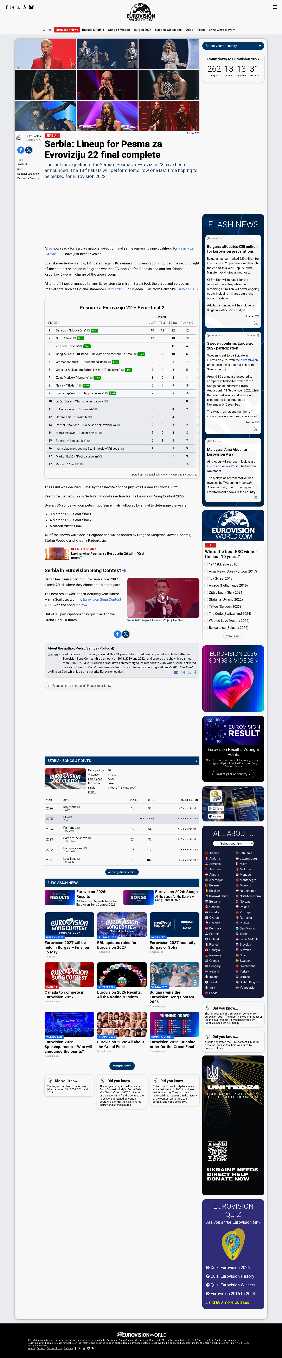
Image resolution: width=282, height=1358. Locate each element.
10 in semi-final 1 (188, 829)
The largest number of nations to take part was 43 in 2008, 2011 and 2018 (67, 1086)
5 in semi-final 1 (188, 808)
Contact (41, 1348)
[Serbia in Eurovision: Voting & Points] (124, 570)
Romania (245, 918)
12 (162, 330)
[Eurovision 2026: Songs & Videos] (233, 687)
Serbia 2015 (116, 289)
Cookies (68, 1348)
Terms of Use (54, 1348)
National (168, 29)
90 (150, 808)
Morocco (245, 885)
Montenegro (247, 880)
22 (173, 330)
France (214, 944)
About (31, 1348)
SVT (257, 422)
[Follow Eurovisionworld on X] (18, 7)
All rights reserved (38, 1345)
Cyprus (214, 918)
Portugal (245, 912)
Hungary (214, 966)
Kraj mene (70, 808)
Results (93, 29)
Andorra (214, 858)
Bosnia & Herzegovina (220, 896)
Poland (244, 907)
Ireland (213, 977)
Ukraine (244, 977)
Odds (189, 29)
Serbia (20, 164)
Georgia (214, 950)
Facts (201, 29)
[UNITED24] (233, 1125)
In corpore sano (73, 850)
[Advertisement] (122, 213)
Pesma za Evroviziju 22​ (184, 474)
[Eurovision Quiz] (233, 1244)
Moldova (245, 869)
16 (187, 393)
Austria (214, 875)
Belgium (214, 891)
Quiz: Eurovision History (232, 1276)
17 (187, 362)
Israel (213, 982)
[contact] (175, 672)
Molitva (81, 605)
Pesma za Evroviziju (28, 178)
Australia (215, 869)
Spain (243, 955)
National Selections (28, 173)
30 (150, 839)
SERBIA (51, 135)
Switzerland (247, 966)
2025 (49, 818)
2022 (49, 849)
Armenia (215, 864)
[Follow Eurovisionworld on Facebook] (6, 7)
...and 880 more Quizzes (227, 1302)
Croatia (214, 912)
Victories (93, 774)
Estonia (214, 934)
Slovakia (245, 944)
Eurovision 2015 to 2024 (232, 1293)
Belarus (214, 885)
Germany (215, 955)
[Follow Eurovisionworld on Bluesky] (31, 7)
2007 (115, 774)
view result (233, 635)
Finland (214, 939)
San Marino (247, 928)
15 (50, 440)
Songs (119, 29)
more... (92, 792)
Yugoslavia (247, 987)
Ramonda (70, 829)
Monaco (245, 875)
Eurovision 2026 (233, 657)
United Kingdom (250, 982)
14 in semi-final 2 (188, 818)
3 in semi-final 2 (188, 849)
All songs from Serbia (121, 872)
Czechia (214, 923)
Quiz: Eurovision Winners (232, 1284)
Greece (214, 961)
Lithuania (245, 853)
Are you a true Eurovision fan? (233, 1222)
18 (173, 338)
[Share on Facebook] (20, 150)
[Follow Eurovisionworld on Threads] (24, 7)
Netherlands (247, 891)
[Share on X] (28, 150)
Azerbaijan (216, 880)
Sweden (251, 335)
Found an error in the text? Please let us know (81, 685)
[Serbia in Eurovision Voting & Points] (65, 778)
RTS (19, 169)
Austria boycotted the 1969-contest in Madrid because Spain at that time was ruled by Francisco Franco (232, 1042)
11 (173, 346)
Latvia (213, 993)
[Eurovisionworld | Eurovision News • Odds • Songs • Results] (141, 12)
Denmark (215, 928)
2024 (49, 829)
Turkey (244, 971)
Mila (66, 819)
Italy (212, 987)
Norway (244, 901)
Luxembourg (248, 858)
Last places (95, 778)
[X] (188, 672)
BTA (257, 316)
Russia (244, 923)
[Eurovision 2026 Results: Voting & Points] (233, 731)
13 (50, 424)
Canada (214, 907)
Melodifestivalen (247, 360)
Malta (243, 864)
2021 (49, 860)
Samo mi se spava (75, 839)
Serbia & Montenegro (250, 939)
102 (149, 860)
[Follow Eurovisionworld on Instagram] (12, 7)
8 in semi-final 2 (188, 860)
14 (187, 424)
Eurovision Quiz (233, 1210)
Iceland (214, 971)
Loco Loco (70, 860)
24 (132, 839)
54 (150, 829)
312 (149, 849)
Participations (96, 770)
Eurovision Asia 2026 (221, 466)
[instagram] (182, 672)
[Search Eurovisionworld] (44, 30)
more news (123, 1066)
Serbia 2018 (187, 289)
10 (152, 330)
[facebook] (194, 672)
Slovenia (245, 950)
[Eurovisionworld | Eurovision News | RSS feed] (92, 1348)
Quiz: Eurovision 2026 (230, 1267)
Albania (214, 853)
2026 (49, 808)
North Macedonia (250, 896)
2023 (49, 839)
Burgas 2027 (142, 29)
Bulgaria (214, 901)
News (67, 29)
